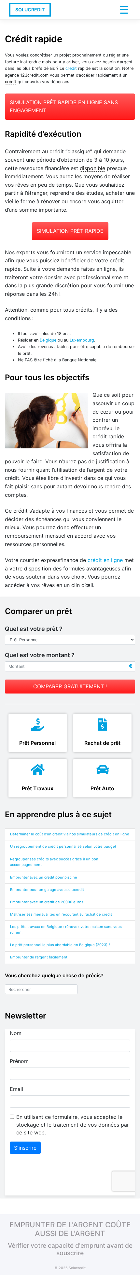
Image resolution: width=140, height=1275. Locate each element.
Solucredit (77, 1268)
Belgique (48, 340)
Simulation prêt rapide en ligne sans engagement (64, 106)
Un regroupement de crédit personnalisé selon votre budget (63, 846)
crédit (71, 68)
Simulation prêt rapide (70, 231)
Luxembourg (82, 340)
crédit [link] (10, 81)
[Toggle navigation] (124, 10)
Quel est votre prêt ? (34, 628)
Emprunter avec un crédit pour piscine (43, 877)
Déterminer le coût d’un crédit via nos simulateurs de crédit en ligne (69, 834)
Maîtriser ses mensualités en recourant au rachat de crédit (61, 914)
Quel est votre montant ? (40, 655)
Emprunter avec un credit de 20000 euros (46, 902)
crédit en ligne (105, 560)
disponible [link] (92, 168)
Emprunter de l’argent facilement (38, 957)
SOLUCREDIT (30, 9)
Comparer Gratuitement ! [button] (70, 686)
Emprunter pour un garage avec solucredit (47, 889)
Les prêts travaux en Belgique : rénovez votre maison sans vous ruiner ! (66, 929)
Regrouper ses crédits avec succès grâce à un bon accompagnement (54, 862)
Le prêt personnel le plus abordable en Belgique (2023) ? (60, 945)
